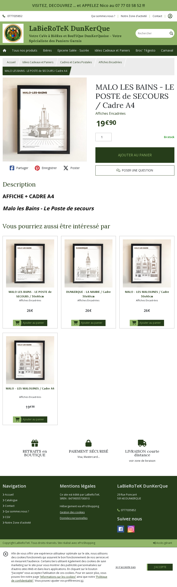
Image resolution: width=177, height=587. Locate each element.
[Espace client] (170, 16)
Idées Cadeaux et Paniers (37, 62)
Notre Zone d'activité (17, 522)
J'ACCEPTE (160, 567)
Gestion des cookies (72, 512)
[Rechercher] (171, 33)
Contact (157, 16)
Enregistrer (49, 168)
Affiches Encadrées (110, 62)
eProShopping (86, 543)
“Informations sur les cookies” (58, 577)
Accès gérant (164, 543)
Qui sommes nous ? (16, 511)
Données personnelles (73, 518)
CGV (7, 517)
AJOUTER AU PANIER (135, 155)
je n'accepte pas (126, 567)
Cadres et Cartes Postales (76, 62)
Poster (75, 168)
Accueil (11, 62)
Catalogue (10, 500)
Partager (21, 168)
